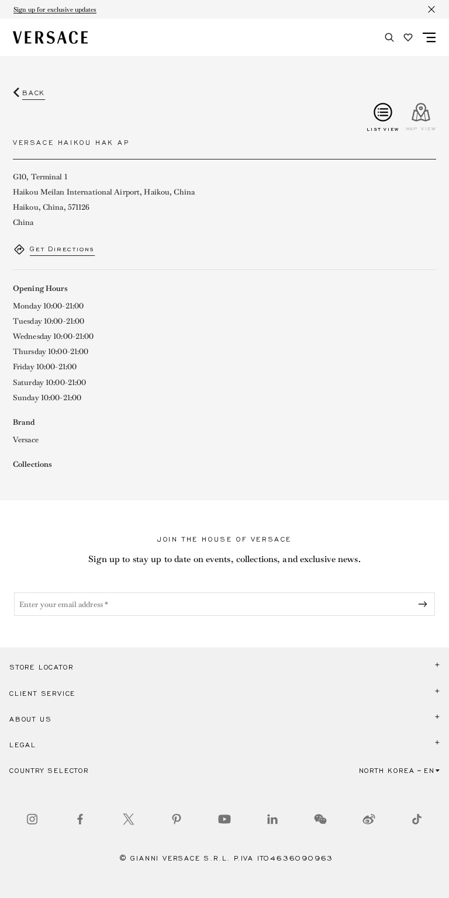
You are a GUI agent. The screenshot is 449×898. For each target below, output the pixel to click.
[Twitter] (129, 819)
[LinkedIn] (272, 819)
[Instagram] (32, 819)
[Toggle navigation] (429, 37)
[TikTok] (417, 819)
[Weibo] (369, 819)
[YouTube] (224, 819)
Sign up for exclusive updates (54, 9)
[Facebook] (80, 819)
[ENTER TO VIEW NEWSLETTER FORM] (425, 604)
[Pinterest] (177, 819)
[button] (224, 667)
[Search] (389, 37)
